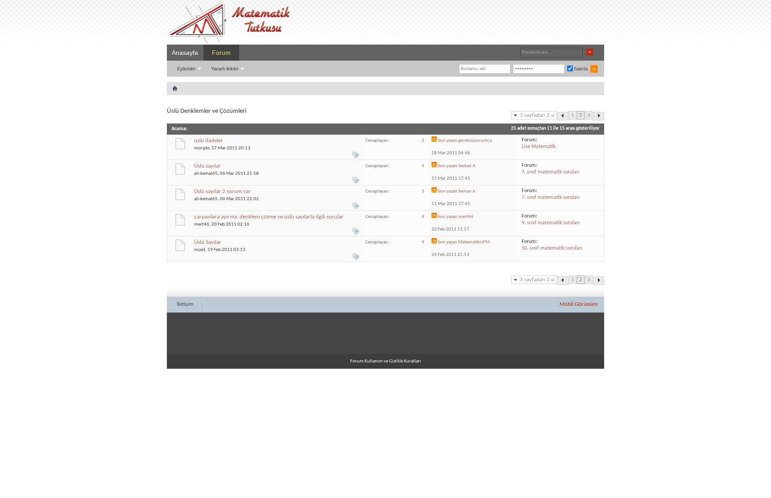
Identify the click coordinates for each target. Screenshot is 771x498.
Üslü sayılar (207, 166)
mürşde (201, 148)
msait (199, 249)
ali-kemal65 (206, 173)
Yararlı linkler (225, 68)
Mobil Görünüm (578, 304)
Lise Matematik (538, 146)
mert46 (201, 224)
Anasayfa (185, 52)
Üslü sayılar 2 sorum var (222, 191)
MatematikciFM (473, 242)
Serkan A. (467, 166)
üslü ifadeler (208, 141)
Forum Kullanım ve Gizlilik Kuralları (385, 361)
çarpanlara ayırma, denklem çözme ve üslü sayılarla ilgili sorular (269, 217)
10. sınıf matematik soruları (552, 248)
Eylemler (186, 68)
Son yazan (447, 140)
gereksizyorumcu (475, 140)
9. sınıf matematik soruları (551, 223)
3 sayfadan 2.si (537, 115)
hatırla (580, 68)
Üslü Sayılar (207, 242)
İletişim (185, 304)
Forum (221, 52)
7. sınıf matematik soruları (551, 172)
